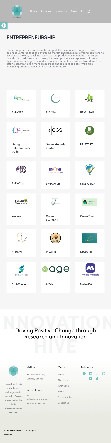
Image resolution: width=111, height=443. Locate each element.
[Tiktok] (97, 378)
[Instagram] (104, 374)
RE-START (89, 125)
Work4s (21, 196)
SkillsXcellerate (21, 264)
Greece (40, 378)
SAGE (55, 264)
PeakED (55, 232)
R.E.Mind (55, 92)
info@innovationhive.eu (39, 399)
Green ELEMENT (55, 196)
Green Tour (90, 196)
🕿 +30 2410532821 (37, 403)
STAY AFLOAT (89, 164)
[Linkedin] (91, 374)
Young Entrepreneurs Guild (21, 125)
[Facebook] (84, 374)
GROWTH (90, 232)
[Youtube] (91, 378)
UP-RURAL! (90, 92)
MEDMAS (90, 264)
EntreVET (21, 92)
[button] (4, 25)
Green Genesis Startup (55, 125)
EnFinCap (21, 164)
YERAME (21, 232)
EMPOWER (55, 164)
